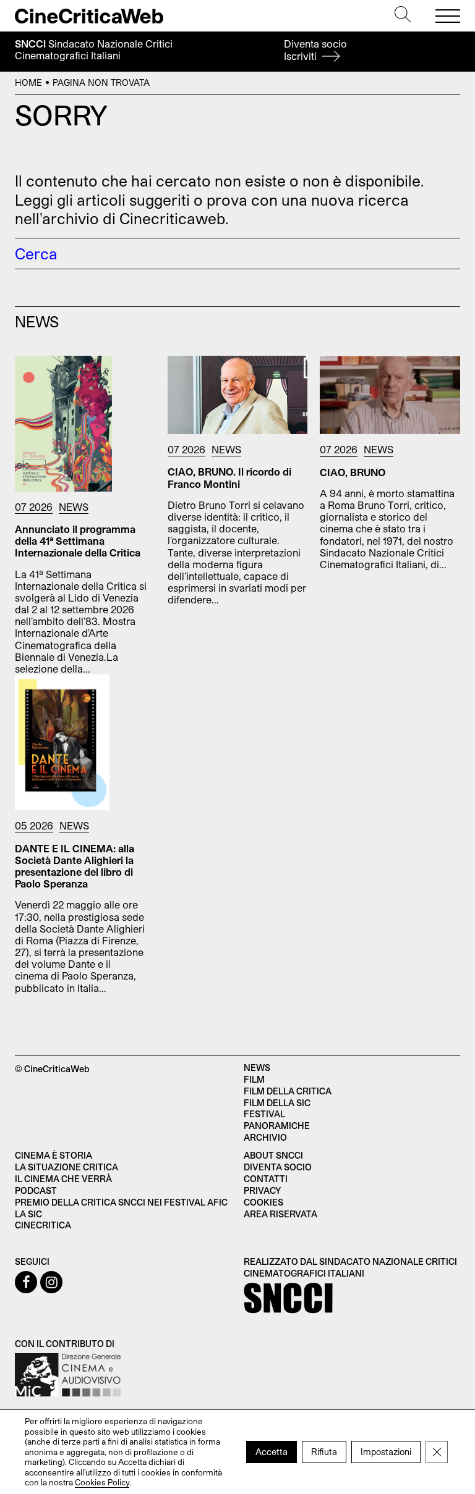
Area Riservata (280, 1214)
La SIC (28, 1214)
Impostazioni (386, 1451)
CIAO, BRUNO (352, 472)
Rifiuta (324, 1451)
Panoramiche (277, 1125)
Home (28, 82)
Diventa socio (315, 50)
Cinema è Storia (53, 1155)
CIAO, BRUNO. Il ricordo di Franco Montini (229, 477)
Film (254, 1079)
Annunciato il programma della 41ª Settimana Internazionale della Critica (77, 540)
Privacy (262, 1190)
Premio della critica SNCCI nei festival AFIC (121, 1202)
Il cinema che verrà (63, 1178)
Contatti (266, 1178)
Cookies (263, 1202)
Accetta (271, 1451)
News (73, 507)
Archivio (265, 1137)
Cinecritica (43, 1225)
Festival (264, 1114)
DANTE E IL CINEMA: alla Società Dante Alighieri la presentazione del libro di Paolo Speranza (74, 866)
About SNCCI (273, 1155)
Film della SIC (277, 1102)
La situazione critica (66, 1167)
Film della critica (288, 1091)
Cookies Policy (102, 1482)
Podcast (36, 1190)
